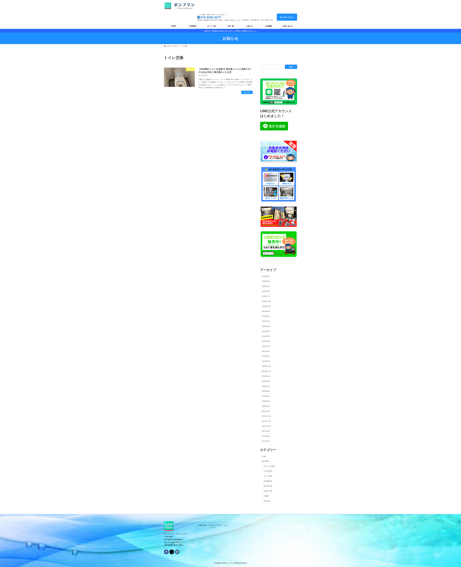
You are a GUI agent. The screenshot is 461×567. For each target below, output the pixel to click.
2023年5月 (266, 356)
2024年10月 (266, 306)
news (264, 456)
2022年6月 (266, 391)
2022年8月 (266, 381)
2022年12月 (266, 366)
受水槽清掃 (268, 481)
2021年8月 (266, 436)
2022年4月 (266, 401)
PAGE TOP (449, 547)
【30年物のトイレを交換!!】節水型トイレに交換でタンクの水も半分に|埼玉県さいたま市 (225, 70)
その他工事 (268, 471)
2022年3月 (266, 406)
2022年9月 (266, 376)
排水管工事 (268, 486)
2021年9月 (266, 431)
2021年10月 (266, 426)
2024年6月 (266, 326)
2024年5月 (266, 331)
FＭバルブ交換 (269, 466)
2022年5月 (266, 396)
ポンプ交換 (268, 476)
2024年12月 (266, 301)
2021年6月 (266, 441)
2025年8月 (266, 276)
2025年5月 (266, 286)
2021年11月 (266, 421)
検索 (291, 66)
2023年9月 (266, 336)
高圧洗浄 (267, 501)
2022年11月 (266, 371)
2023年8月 (266, 341)
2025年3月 (266, 291)
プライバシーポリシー (215, 525)
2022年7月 (266, 386)
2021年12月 (266, 416)
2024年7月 (266, 321)
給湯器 (266, 496)
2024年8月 (266, 316)
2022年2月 (266, 411)
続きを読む (247, 92)
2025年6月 (266, 281)
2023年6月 (266, 351)
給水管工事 (268, 491)
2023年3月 (266, 361)
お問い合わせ (288, 17)
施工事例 (265, 461)
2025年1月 (266, 296)
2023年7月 (266, 346)
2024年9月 (266, 311)
